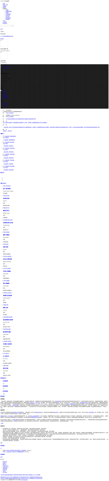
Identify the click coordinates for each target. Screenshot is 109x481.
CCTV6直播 (3, 36)
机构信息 (3, 378)
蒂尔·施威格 (6, 283)
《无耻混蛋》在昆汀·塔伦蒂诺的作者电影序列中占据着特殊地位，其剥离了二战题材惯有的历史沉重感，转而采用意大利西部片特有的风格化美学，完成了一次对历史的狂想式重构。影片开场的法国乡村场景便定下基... (51, 127)
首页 (4, 3)
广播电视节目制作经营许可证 (35, 477)
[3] (25, 417)
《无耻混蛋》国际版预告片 (9, 139)
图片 (2, 172)
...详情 (2, 423)
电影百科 (5, 23)
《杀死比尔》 (32, 402)
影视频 (4, 6)
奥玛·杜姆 (5, 368)
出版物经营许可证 (16, 477)
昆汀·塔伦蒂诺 (10, 112)
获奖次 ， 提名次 (7, 130)
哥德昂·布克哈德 (7, 295)
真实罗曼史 (91, 412)
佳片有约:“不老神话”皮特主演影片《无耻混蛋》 (16, 450)
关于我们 (3, 474)
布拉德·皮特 (9, 118)
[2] (28, 413)
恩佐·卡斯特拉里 (70, 403)
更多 (2, 457)
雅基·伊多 (5, 307)
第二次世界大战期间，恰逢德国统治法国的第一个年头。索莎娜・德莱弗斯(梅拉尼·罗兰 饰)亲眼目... (25, 122)
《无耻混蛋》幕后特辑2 (8, 151)
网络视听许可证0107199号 (6, 477)
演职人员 (3, 183)
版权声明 (16, 474)
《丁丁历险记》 (10, 416)
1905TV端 (3, 60)
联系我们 (20, 474)
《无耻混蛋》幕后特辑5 (8, 157)
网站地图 (7, 474)
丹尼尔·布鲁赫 (7, 271)
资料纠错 (5, 68)
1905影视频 (8, 14)
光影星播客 (8, 18)
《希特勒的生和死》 (83, 402)
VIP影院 (5, 22)
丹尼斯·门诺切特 (7, 344)
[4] (72, 421)
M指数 (7, 12)
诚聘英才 (11, 474)
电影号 (4, 7)
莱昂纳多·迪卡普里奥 (17, 412)
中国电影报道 (9, 11)
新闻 (4, 4)
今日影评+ (8, 15)
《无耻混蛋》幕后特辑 (8, 145)
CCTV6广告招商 (36, 474)
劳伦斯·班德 (58, 401)
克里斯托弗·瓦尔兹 (22, 118)
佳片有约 (8, 16)
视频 (2, 133)
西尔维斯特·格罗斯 (8, 319)
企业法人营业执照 (5, 478)
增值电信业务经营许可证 (14, 478)
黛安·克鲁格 (28, 118)
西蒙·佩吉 (3, 416)
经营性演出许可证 (25, 477)
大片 (4, 20)
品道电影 (8, 19)
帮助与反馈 (25, 474)
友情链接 (30, 474)
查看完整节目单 (9, 36)
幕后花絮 (3, 396)
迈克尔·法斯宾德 (7, 259)
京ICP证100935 (24, 479)
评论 (7, 4)
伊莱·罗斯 (33, 118)
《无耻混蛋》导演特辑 (8, 163)
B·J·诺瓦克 (6, 356)
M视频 (7, 10)
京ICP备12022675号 (24, 478)
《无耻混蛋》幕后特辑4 (8, 169)
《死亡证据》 (38, 402)
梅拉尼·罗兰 (15, 118)
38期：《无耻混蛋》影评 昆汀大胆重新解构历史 (13, 451)
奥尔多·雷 (56, 412)
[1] (2, 407)
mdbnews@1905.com (7, 66)
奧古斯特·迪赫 (7, 332)
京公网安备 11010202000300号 (35, 478)
